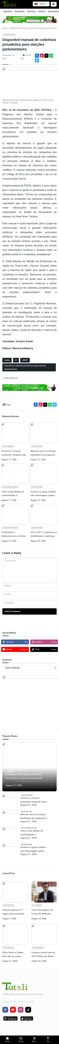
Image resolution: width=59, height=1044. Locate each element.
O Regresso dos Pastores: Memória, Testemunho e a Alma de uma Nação (24, 776)
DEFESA (41, 11)
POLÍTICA (31, 11)
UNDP (25, 360)
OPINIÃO (10, 771)
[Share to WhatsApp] (51, 56)
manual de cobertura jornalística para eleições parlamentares (25, 367)
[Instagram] (42, 56)
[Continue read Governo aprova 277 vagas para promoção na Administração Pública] (15, 892)
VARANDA (7, 11)
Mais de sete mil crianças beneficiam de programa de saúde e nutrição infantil (44, 453)
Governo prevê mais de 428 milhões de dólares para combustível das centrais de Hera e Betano (43, 954)
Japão (7, 360)
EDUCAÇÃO (10, 35)
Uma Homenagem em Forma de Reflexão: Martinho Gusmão (42, 912)
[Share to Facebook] (37, 56)
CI (16, 360)
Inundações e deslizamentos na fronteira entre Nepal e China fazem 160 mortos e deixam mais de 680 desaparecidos (14, 534)
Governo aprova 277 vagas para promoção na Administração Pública (14, 912)
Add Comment (12, 611)
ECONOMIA (9, 446)
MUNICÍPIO (20, 11)
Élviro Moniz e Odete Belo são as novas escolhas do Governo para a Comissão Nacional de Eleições (13, 954)
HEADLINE (38, 446)
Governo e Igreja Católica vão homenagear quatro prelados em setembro (43, 493)
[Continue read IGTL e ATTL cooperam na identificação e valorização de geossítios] (44, 514)
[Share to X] (46, 56)
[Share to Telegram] (37, 60)
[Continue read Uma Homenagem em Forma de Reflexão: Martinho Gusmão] (44, 892)
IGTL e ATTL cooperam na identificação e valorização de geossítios (44, 534)
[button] (7, 1040)
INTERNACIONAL (11, 487)
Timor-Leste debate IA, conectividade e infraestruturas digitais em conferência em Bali (14, 493)
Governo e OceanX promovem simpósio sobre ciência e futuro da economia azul (14, 453)
